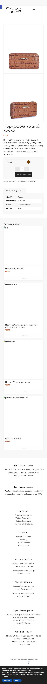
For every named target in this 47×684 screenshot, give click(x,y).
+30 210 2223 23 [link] (23, 596)
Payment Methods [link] (23, 542)
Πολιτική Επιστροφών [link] (23, 524)
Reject (17, 680)
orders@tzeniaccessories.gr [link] (23, 570)
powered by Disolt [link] (32, 659)
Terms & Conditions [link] (23, 536)
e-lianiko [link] (25, 3)
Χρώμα (9, 162)
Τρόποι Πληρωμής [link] (23, 521)
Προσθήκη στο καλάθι (24, 174)
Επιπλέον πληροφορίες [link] (15, 191)
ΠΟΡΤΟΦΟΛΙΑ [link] (31, 181)
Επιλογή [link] (24, 278)
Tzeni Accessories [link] (22, 659)
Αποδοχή (7, 680)
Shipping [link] (23, 539)
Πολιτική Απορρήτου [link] (23, 515)
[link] (1, 7)
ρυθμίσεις (5, 676)
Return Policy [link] (23, 545)
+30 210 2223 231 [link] (24, 573)
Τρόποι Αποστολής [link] (23, 518)
